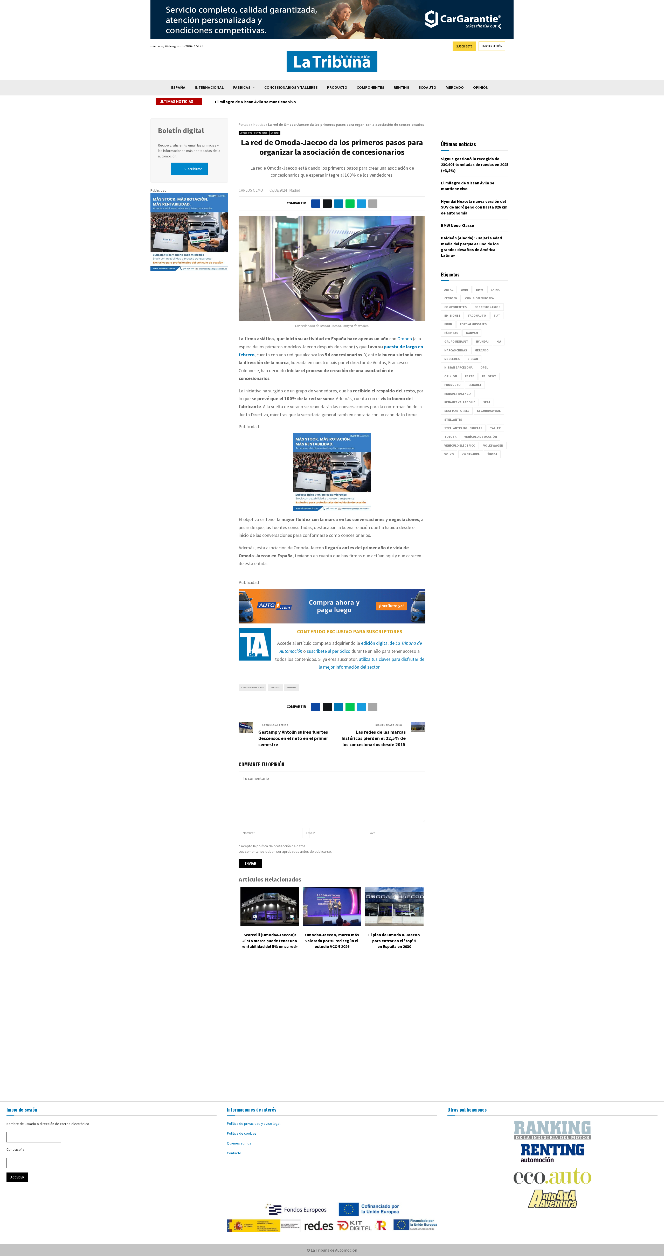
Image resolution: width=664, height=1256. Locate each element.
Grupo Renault (456, 341)
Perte (469, 376)
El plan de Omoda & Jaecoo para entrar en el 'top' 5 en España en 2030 (394, 940)
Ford (448, 324)
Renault (474, 385)
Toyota (450, 437)
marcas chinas (455, 350)
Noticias (259, 124)
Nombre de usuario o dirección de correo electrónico (47, 1123)
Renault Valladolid (459, 402)
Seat (486, 402)
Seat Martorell (456, 411)
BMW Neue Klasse (457, 225)
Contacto (234, 1153)
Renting (401, 87)
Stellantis (453, 419)
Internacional (209, 87)
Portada (244, 124)
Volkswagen (493, 445)
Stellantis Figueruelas (463, 428)
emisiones (452, 315)
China (495, 290)
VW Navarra (471, 454)
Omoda (404, 339)
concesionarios (252, 687)
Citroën (450, 298)
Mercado (455, 87)
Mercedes (452, 359)
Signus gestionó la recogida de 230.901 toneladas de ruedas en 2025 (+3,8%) (474, 164)
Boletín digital (181, 130)
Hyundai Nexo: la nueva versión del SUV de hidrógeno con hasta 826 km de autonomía (295, 101)
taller (495, 428)
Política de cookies (242, 1133)
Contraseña (15, 1149)
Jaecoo (275, 687)
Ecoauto (427, 87)
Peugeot (489, 376)
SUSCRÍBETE (464, 46)
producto (452, 385)
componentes (455, 307)
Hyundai (482, 341)
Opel (484, 367)
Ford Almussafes (473, 324)
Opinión (480, 87)
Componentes (370, 87)
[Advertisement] (332, 1029)
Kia (498, 341)
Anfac (448, 290)
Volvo (449, 454)
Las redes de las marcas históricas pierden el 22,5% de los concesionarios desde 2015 (374, 738)
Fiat (497, 315)
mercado (482, 350)
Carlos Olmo (251, 190)
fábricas (451, 333)
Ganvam (472, 333)
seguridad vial (489, 411)
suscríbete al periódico (328, 651)
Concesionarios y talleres (291, 87)
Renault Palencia (457, 393)
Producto (337, 87)
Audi (464, 290)
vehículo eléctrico (459, 445)
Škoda (492, 454)
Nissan (472, 359)
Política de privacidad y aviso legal (253, 1123)
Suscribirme (193, 168)
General (275, 132)
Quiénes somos (239, 1143)
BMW (479, 290)
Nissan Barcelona (458, 367)
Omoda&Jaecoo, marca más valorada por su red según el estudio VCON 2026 (332, 940)
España (178, 87)
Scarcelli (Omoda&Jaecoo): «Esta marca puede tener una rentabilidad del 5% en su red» (269, 940)
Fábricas (242, 87)
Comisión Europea (479, 298)
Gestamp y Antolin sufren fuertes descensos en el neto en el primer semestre (293, 738)
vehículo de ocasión (480, 437)
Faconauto (477, 315)
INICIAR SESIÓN (492, 46)
